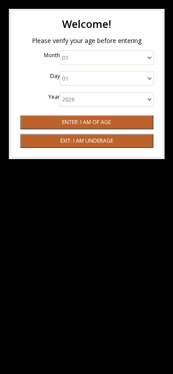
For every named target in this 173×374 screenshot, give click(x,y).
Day (55, 76)
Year (54, 97)
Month (52, 55)
